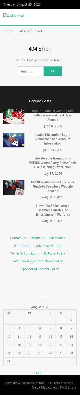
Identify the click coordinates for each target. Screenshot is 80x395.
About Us (38, 238)
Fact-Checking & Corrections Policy (37, 261)
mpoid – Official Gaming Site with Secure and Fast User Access (53, 115)
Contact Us (18, 238)
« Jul (38, 372)
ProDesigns (68, 387)
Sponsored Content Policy (40, 269)
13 (40, 336)
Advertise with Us (48, 246)
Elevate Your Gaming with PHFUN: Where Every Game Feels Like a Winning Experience (53, 163)
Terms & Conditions (24, 253)
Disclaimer (57, 238)
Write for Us (22, 246)
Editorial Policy (54, 253)
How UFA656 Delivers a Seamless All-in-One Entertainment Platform (53, 210)
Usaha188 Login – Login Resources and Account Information (52, 139)
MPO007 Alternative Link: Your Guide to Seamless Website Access (52, 186)
